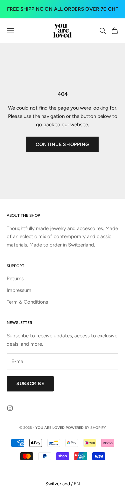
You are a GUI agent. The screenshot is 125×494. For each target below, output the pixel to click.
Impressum (19, 290)
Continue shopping (62, 144)
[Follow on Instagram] (10, 408)
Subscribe (30, 383)
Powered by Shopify (86, 428)
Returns (15, 279)
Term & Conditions (27, 302)
